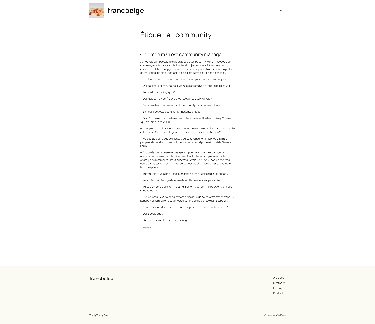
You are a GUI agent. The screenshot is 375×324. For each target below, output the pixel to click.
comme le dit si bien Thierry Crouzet (210, 118)
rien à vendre (157, 122)
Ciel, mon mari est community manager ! (183, 54)
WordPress (281, 315)
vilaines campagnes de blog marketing (192, 163)
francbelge (126, 10)
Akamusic (184, 85)
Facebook (220, 207)
